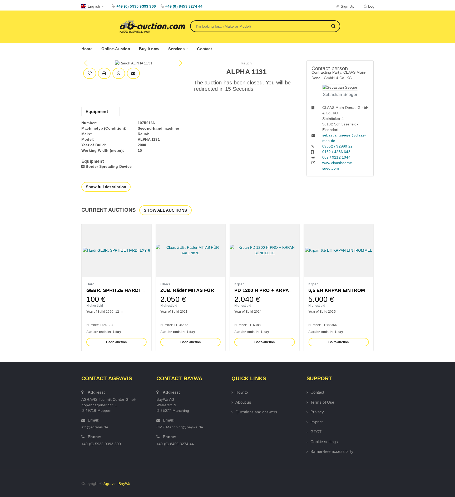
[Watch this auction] (89, 73)
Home (86, 49)
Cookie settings (324, 441)
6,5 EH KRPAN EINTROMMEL (341, 290)
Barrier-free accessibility (331, 451)
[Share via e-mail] (133, 73)
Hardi (91, 284)
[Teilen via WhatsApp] (118, 73)
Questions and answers (256, 412)
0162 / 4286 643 (336, 152)
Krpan (239, 284)
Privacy (317, 412)
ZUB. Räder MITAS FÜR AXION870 (199, 290)
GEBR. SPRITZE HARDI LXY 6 (120, 290)
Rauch (246, 63)
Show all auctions (165, 210)
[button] (180, 63)
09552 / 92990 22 (337, 146)
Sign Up (347, 6)
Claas (165, 284)
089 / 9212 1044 (336, 157)
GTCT (316, 431)
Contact (204, 49)
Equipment (97, 111)
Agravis (109, 483)
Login (373, 6)
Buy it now (149, 49)
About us (243, 402)
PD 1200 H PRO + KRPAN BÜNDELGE (277, 290)
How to (241, 392)
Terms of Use (322, 402)
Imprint (316, 422)
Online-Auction (115, 49)
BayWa (124, 483)
